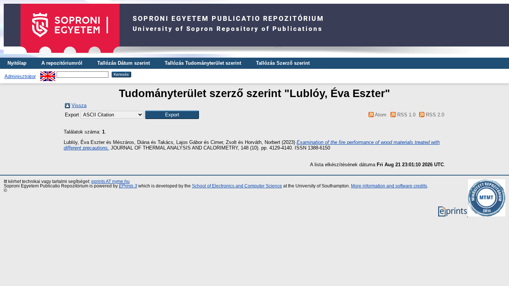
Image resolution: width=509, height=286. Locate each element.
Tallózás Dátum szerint (123, 63)
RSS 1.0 (405, 115)
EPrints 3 (128, 186)
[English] (47, 74)
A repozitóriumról (61, 63)
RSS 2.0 (434, 115)
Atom (380, 115)
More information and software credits (389, 186)
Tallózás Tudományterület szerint (203, 63)
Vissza (79, 105)
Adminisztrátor (20, 76)
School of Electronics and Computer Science (237, 186)
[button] (172, 114)
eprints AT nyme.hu (110, 181)
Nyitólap (16, 63)
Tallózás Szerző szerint (283, 63)
